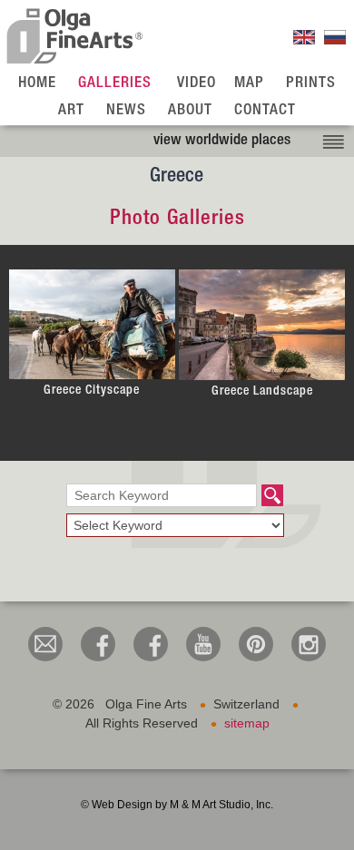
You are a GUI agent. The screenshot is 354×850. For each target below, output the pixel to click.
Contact (265, 111)
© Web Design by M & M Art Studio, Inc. (177, 804)
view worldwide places (221, 141)
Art (71, 111)
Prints (311, 84)
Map (249, 84)
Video (196, 84)
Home (37, 84)
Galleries (115, 84)
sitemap (247, 723)
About (190, 111)
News (126, 111)
